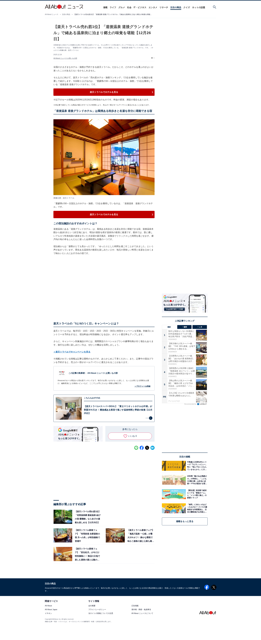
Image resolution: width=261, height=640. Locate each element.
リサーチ (163, 7)
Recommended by (190, 404)
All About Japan (51, 610)
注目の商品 (175, 7)
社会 (129, 7)
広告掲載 (135, 606)
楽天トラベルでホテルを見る (104, 92)
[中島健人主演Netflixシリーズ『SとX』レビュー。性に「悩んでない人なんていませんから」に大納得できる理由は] (197, 466)
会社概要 (91, 606)
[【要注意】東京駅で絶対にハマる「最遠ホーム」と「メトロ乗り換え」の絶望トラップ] (197, 494)
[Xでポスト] (147, 448)
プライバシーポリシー (97, 610)
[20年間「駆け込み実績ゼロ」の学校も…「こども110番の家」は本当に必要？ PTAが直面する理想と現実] (197, 480)
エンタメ (153, 7)
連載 (105, 7)
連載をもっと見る (184, 521)
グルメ (121, 7)
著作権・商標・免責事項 (141, 610)
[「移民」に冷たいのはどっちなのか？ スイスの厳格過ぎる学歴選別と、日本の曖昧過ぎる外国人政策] (197, 508)
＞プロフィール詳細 (142, 386)
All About (48, 606)
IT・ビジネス (140, 7)
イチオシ (48, 613)
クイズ (186, 7)
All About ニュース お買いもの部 (65, 58)
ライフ (113, 7)
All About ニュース (51, 14)
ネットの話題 (198, 7)
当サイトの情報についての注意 (100, 613)
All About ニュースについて (142, 613)
